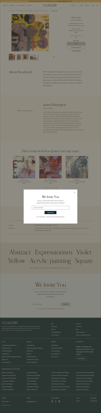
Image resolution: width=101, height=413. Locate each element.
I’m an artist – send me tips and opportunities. (51, 217)
